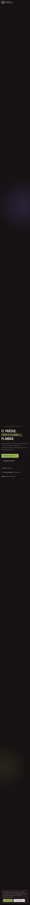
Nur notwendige (19, 900)
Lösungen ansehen (9, 460)
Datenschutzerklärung (8, 897)
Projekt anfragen (9, 455)
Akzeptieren (8, 900)
